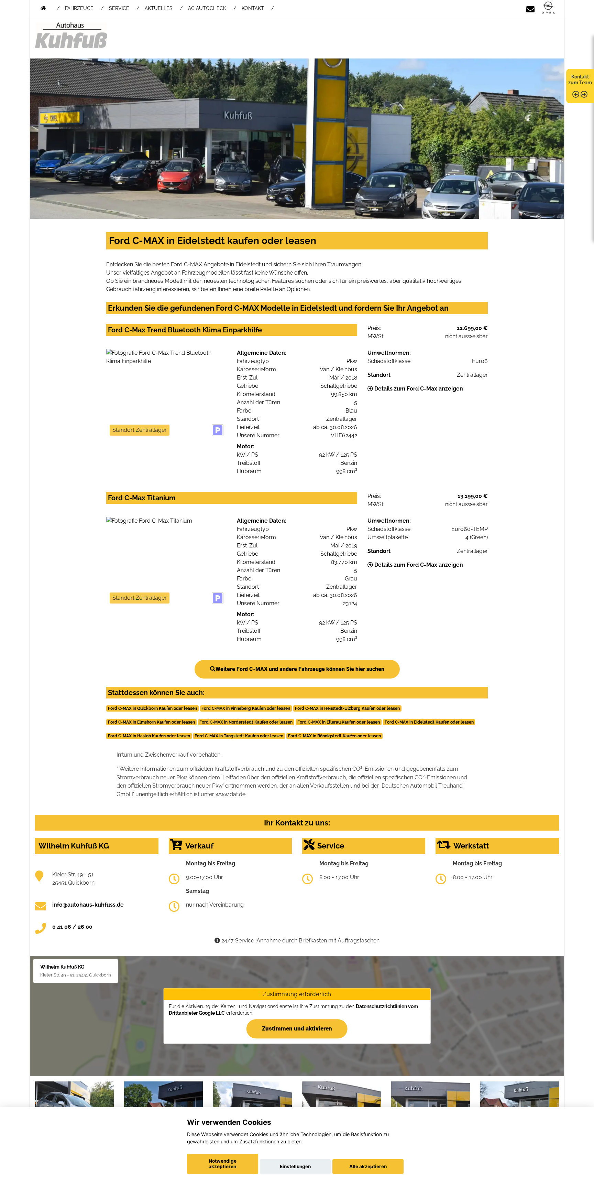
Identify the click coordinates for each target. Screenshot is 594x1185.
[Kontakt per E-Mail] (530, 8)
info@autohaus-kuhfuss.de (88, 904)
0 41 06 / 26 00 (72, 927)
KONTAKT (253, 8)
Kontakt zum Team (580, 79)
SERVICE (119, 8)
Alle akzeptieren (368, 1166)
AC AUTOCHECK (207, 8)
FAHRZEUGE (79, 8)
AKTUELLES (159, 8)
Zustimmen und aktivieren (297, 1028)
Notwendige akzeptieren (222, 1163)
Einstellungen (295, 1166)
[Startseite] (548, 8)
